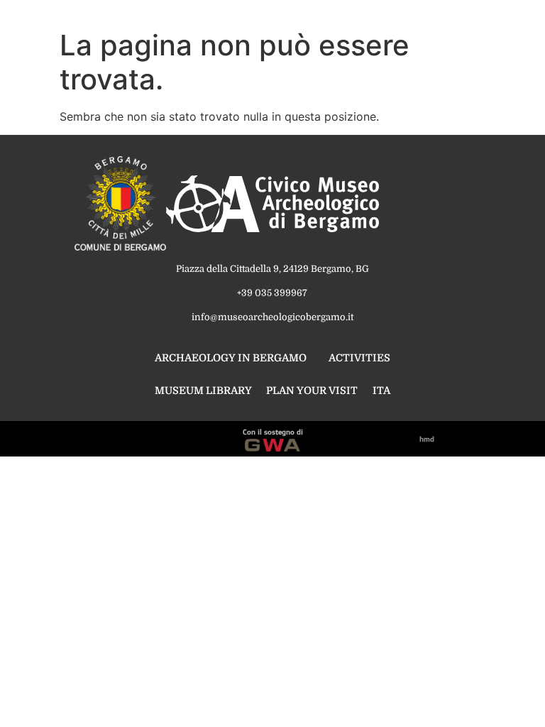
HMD (426, 438)
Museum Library (203, 390)
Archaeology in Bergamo (231, 358)
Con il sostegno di (273, 431)
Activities (359, 358)
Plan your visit (312, 390)
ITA (381, 390)
